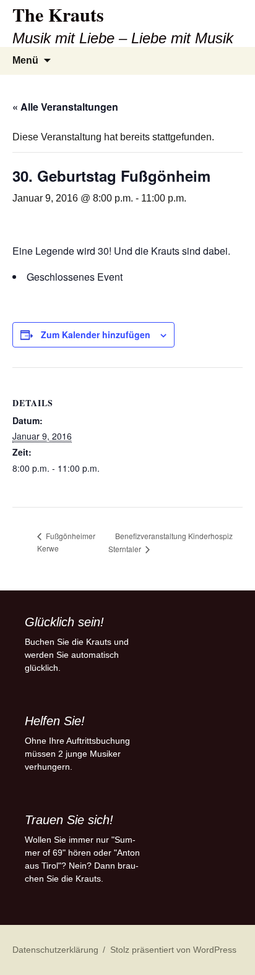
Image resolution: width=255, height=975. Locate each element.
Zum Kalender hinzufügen (95, 334)
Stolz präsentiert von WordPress (173, 950)
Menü (25, 60)
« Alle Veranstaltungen (65, 107)
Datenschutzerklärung (55, 950)
